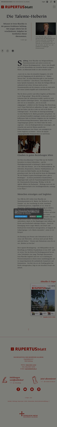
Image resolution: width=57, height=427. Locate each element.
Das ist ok (39, 216)
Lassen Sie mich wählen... (21, 216)
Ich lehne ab (32, 216)
